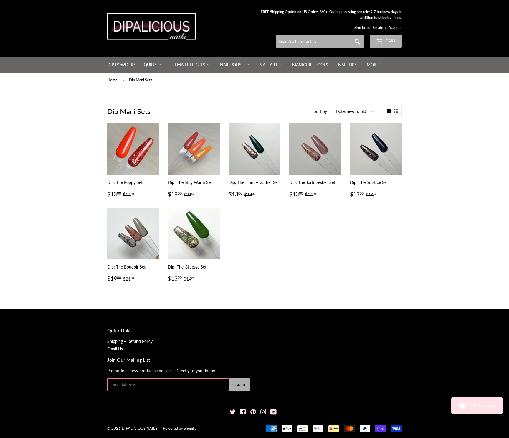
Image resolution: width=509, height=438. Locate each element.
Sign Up (239, 385)
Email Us (115, 348)
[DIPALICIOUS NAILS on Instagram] (263, 412)
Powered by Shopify (179, 428)
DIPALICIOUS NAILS (139, 428)
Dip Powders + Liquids (132, 64)
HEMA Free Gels (188, 64)
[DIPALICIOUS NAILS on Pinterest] (253, 412)
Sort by (320, 111)
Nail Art (269, 64)
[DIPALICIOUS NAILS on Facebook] (243, 412)
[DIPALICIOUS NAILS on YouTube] (273, 412)
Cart (390, 40)
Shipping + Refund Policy (130, 341)
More (373, 64)
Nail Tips (347, 64)
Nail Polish (233, 64)
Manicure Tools (310, 64)
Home (112, 80)
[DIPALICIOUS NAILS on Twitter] (233, 412)
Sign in (359, 27)
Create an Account (387, 27)
